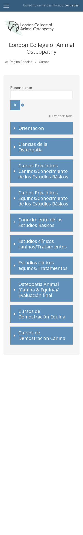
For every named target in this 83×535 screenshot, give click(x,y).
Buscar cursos (21, 88)
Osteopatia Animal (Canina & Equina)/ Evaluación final (38, 289)
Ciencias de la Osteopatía (32, 147)
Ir (15, 105)
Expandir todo (62, 116)
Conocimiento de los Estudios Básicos (40, 222)
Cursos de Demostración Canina (41, 335)
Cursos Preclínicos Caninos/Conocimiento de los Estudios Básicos (43, 171)
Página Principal (21, 62)
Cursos (44, 62)
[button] (23, 105)
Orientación (31, 128)
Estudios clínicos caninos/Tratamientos (42, 244)
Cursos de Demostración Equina (41, 314)
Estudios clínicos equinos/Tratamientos (43, 265)
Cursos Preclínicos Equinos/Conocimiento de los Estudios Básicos (43, 198)
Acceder (72, 5)
